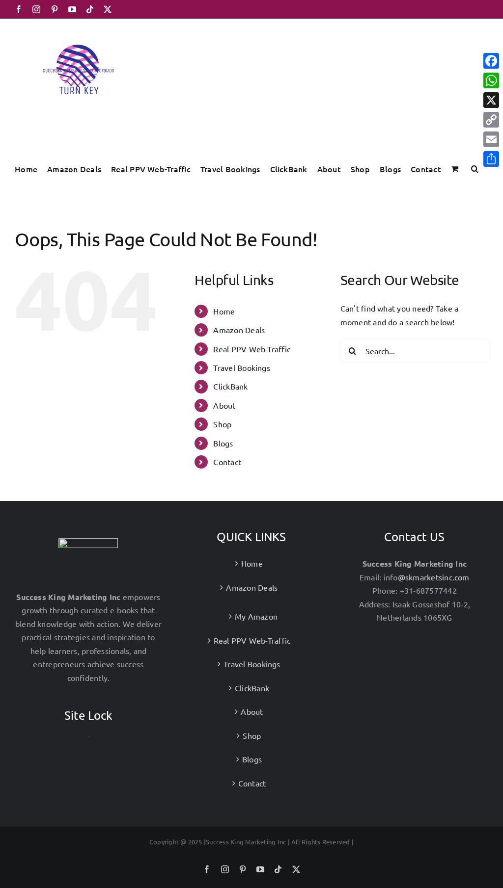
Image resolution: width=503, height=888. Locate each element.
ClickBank (230, 386)
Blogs (223, 443)
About (224, 405)
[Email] (491, 139)
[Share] (491, 159)
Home (224, 311)
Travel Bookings (241, 367)
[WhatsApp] (491, 80)
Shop (222, 424)
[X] (491, 100)
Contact (227, 462)
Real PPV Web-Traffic (251, 349)
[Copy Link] (491, 120)
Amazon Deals (239, 330)
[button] (474, 168)
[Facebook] (491, 61)
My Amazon (256, 616)
